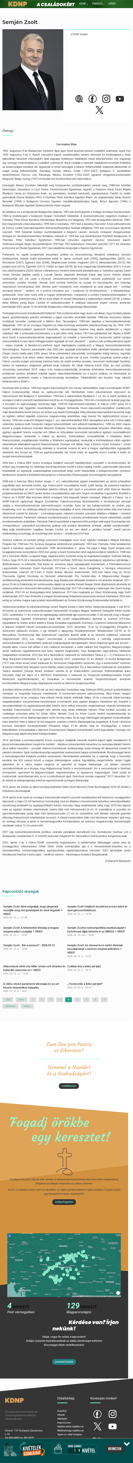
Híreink (61, 1414)
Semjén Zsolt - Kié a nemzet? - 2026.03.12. (29, 945)
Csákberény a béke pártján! (84, 966)
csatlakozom (69, 1085)
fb (92, 1411)
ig (107, 1411)
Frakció (97, 3)
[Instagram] (106, 98)
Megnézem (114, 1449)
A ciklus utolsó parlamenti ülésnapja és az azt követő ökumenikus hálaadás (31, 985)
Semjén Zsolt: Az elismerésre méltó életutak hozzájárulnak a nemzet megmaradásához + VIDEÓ (95, 949)
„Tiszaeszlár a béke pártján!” (85, 983)
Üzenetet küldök (64, 1361)
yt (107, 1423)
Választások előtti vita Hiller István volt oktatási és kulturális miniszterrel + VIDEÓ (34, 968)
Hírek (112, 3)
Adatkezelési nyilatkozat (70, 1426)
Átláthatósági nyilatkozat (70, 1430)
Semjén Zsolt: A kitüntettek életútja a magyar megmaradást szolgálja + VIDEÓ (31, 929)
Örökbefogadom (64, 1201)
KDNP (82, 3)
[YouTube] (119, 98)
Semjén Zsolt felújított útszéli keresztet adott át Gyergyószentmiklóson (97, 908)
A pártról (61, 1411)
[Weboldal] (79, 98)
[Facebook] (92, 98)
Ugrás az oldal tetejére (69, 1434)
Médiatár (62, 1418)
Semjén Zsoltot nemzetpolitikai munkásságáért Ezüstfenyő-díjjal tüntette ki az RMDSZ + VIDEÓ (96, 929)
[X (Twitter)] (99, 110)
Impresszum (64, 1422)
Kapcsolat (104, 11)
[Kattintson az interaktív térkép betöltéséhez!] (64, 1265)
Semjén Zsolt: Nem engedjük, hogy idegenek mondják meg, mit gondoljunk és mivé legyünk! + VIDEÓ (33, 910)
